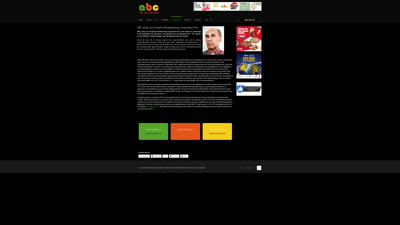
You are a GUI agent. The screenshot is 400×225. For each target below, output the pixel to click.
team (171, 80)
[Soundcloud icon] (252, 168)
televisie (155, 107)
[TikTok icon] (249, 168)
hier (153, 109)
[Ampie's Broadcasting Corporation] (153, 8)
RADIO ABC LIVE (250, 20)
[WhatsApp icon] (241, 168)
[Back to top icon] (259, 168)
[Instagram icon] (247, 168)
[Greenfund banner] (248, 78)
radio (149, 107)
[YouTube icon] (245, 168)
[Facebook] (248, 95)
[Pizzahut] (248, 51)
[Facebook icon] (243, 168)
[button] (211, 20)
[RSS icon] (254, 168)
